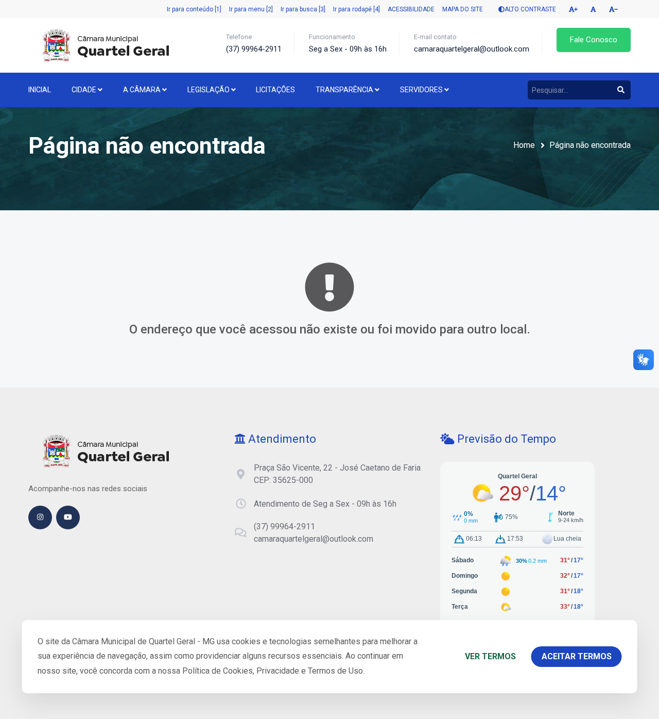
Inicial (39, 90)
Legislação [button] (209, 90)
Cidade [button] (85, 90)
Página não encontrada (590, 145)
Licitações (275, 90)
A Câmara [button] (142, 90)
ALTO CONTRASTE (530, 9)
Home (524, 145)
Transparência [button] (345, 90)
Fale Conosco (593, 39)
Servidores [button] (422, 90)
